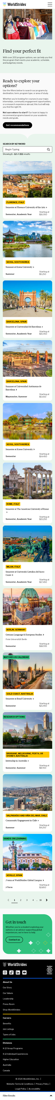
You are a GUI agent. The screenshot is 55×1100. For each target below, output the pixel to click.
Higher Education (11, 1059)
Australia (7, 1065)
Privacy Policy (42, 1084)
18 (41, 901)
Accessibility (34, 1089)
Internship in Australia (16, 760)
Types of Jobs (9, 1034)
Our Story (7, 987)
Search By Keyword (14, 144)
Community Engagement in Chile (21, 820)
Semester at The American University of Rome (27, 509)
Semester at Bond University (19, 698)
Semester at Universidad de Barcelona (23, 326)
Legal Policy (20, 1089)
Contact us (14, 939)
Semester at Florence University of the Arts (25, 207)
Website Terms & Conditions (20, 1084)
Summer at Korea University (19, 267)
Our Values (8, 993)
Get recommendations (17, 125)
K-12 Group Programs (13, 1048)
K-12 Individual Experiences (15, 1054)
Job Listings (8, 1029)
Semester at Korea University (19, 449)
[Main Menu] (50, 4)
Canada (6, 1070)
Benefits (7, 1023)
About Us (7, 982)
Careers (7, 1018)
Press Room (9, 1004)
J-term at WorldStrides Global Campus (24, 880)
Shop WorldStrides (11, 1010)
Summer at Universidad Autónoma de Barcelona (23, 388)
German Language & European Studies (24, 634)
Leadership (8, 998)
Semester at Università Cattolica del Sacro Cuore (25, 573)
